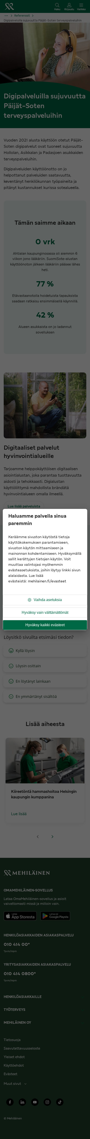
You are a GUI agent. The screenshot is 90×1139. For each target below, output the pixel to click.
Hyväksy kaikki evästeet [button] (45, 625)
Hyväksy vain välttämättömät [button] (45, 612)
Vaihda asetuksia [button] (48, 600)
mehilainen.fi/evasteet (47, 581)
